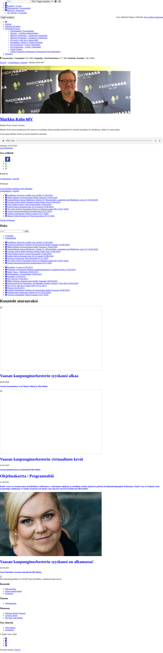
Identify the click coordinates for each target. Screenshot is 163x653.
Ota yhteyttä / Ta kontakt (17, 13)
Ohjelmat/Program (12, 29)
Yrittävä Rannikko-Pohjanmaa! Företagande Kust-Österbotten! (35, 51)
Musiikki (28, 189)
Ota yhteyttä (17, 279)
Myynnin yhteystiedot (14, 618)
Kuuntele (16, 276)
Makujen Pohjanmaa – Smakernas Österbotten (28, 35)
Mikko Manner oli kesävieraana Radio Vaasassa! (32, 198)
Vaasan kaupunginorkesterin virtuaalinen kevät (41, 459)
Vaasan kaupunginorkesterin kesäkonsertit (29, 211)
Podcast (8, 24)
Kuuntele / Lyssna (14, 6)
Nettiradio (9, 593)
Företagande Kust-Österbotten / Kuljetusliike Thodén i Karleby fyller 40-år (42, 283)
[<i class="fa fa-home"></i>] (6, 22)
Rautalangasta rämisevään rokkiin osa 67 (29, 292)
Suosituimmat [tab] (10, 238)
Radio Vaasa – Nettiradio (22, 272)
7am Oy (17, 650)
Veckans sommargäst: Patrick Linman (28, 214)
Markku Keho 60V (16, 119)
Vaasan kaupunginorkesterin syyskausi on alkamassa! (47, 561)
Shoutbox (9, 54)
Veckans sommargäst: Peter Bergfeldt (27, 258)
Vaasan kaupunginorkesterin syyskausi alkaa (39, 375)
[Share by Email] (6, 169)
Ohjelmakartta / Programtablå (27, 476)
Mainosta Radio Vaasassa (15, 613)
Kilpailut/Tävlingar (12, 26)
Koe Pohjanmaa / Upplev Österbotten (25, 45)
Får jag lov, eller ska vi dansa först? (24, 40)
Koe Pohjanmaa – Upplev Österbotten (25, 47)
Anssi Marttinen (6, 148)
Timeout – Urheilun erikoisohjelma (24, 33)
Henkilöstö (9, 630)
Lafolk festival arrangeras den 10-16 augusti (30, 207)
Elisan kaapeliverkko (13, 591)
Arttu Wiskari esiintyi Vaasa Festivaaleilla (29, 204)
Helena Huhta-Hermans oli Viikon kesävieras (31, 216)
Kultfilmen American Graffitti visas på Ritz (30, 195)
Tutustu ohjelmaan (7, 220)
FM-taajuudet (10, 589)
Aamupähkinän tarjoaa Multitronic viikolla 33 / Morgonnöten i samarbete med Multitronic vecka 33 (52, 200)
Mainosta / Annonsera (15, 10)
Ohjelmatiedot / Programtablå (18, 8)
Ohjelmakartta (10, 603)
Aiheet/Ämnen (16, 49)
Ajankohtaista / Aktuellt (17, 62)
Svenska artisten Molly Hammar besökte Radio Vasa (33, 202)
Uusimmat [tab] (9, 236)
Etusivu (3, 62)
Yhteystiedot (10, 628)
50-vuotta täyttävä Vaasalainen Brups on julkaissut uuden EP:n (38, 209)
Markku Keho (19, 189)
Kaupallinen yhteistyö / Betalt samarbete (26, 42)
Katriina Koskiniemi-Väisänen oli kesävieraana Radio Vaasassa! (38, 245)
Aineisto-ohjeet (11, 615)
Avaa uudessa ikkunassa (153, 17)
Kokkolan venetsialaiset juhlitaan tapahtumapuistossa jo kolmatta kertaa (41, 270)
